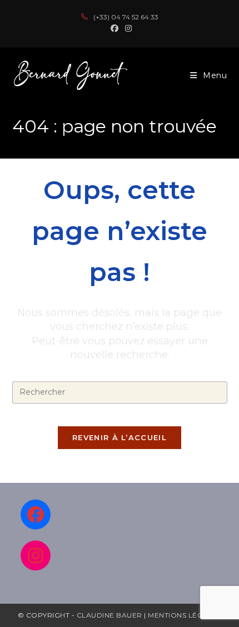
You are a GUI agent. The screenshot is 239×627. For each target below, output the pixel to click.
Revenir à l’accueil (119, 437)
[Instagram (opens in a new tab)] (127, 28)
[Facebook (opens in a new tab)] (114, 28)
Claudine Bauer (111, 615)
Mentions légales (184, 615)
